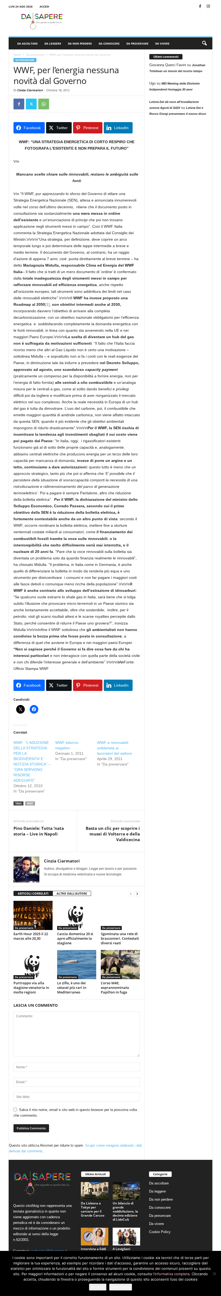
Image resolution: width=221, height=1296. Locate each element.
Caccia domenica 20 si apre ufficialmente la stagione (75, 938)
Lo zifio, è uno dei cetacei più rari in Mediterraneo (71, 988)
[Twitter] (31, 104)
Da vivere (162, 43)
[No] (214, 1273)
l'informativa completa (171, 1274)
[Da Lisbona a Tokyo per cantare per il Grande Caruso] (94, 1191)
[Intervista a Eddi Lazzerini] (94, 1236)
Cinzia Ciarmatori (30, 90)
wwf (30, 803)
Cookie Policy (160, 1232)
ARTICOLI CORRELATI (33, 893)
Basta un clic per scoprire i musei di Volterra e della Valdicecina (113, 833)
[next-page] (137, 894)
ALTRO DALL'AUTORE (72, 893)
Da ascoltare (27, 43)
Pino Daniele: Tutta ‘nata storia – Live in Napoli (38, 831)
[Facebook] (200, 7)
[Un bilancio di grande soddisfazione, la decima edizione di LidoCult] (126, 1191)
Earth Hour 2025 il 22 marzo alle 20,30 (30, 936)
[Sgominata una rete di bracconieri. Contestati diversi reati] (120, 915)
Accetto (97, 1287)
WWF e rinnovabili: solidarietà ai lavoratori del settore (114, 748)
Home (17, 54)
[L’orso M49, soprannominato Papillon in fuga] (120, 964)
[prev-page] (130, 894)
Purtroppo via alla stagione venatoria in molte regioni (31, 988)
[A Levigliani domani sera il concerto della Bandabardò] (126, 1236)
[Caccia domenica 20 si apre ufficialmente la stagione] (76, 915)
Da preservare (137, 43)
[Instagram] (208, 7)
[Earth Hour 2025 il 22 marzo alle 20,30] (33, 915)
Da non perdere (80, 43)
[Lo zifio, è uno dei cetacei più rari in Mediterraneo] (76, 964)
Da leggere (52, 43)
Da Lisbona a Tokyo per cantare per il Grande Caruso (92, 1209)
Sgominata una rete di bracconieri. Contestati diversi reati (120, 938)
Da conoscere (109, 43)
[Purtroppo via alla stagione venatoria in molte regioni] (33, 964)
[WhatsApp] (43, 104)
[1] (47, 304)
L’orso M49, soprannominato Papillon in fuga (115, 988)
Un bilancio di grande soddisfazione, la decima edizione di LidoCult (125, 1211)
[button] (204, 43)
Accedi (44, 6)
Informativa (120, 1287)
